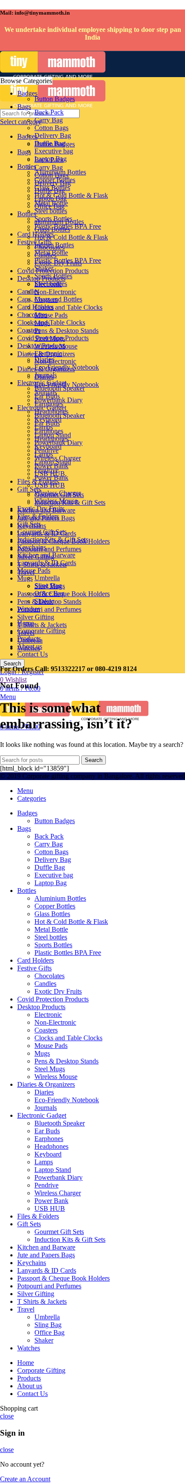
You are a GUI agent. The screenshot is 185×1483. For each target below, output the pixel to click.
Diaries (44, 359)
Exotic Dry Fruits (58, 263)
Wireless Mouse (55, 346)
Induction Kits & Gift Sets (69, 502)
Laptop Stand (52, 434)
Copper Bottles (54, 179)
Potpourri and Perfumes (49, 609)
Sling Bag (48, 585)
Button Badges (54, 99)
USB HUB (49, 473)
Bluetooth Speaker (59, 388)
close (7, 1416)
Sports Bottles (53, 218)
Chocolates (32, 314)
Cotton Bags (51, 127)
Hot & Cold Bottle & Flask (71, 237)
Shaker (43, 601)
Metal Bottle (51, 203)
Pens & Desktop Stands (66, 330)
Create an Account (25, 1479)
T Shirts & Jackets (42, 624)
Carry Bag (48, 167)
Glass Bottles (52, 187)
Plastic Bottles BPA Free (67, 226)
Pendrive (46, 450)
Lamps (43, 427)
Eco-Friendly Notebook (66, 367)
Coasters (46, 299)
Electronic (48, 284)
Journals (45, 375)
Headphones (51, 411)
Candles (45, 255)
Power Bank (51, 465)
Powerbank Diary (58, 442)
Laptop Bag (50, 158)
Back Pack (49, 112)
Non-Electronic (55, 361)
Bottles (26, 214)
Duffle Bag (49, 143)
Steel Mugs (49, 338)
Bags (24, 151)
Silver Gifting (35, 617)
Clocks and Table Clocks (51, 322)
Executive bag (53, 151)
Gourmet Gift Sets (59, 494)
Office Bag (49, 593)
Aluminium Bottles (60, 172)
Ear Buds (47, 396)
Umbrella (47, 577)
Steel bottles (50, 211)
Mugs (25, 578)
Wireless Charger (57, 458)
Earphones (48, 403)
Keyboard (48, 419)
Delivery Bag (52, 135)
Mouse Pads (51, 315)
